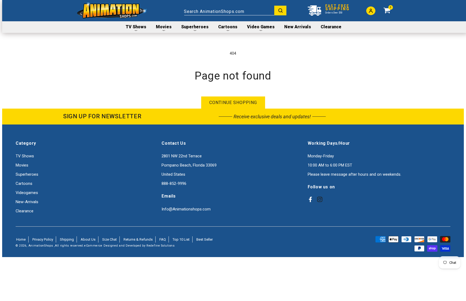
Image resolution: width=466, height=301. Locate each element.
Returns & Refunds (138, 239)
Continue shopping (233, 102)
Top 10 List (181, 239)
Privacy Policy (42, 239)
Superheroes (27, 174)
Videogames (27, 192)
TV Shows (25, 156)
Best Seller (204, 239)
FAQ (162, 239)
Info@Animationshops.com (186, 209)
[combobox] (235, 10)
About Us (88, 239)
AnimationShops (41, 245)
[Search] (280, 10)
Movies (22, 165)
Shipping (67, 239)
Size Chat (109, 239)
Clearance (24, 211)
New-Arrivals (27, 201)
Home (21, 239)
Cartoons (24, 183)
